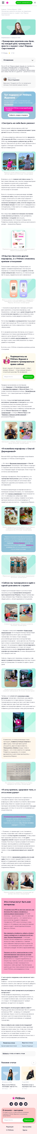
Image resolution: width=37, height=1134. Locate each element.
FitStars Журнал (12, 9)
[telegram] (11, 1104)
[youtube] (25, 1104)
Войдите (6, 1053)
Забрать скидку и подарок (18, 115)
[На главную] (7, 2)
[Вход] (35, 2)
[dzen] (16, 1104)
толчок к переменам (15, 494)
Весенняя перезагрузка (18, 463)
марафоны (29, 545)
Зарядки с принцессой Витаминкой (14, 415)
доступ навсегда (22, 338)
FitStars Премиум (19, 543)
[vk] (21, 1104)
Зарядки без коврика (10, 389)
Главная (3, 9)
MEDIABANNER (8, 105)
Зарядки (9, 387)
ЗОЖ (19, 9)
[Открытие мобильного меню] (3, 2)
